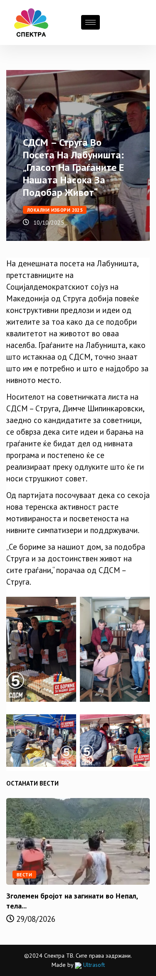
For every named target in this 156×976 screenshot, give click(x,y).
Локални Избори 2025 (54, 210)
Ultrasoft (93, 964)
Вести (24, 875)
